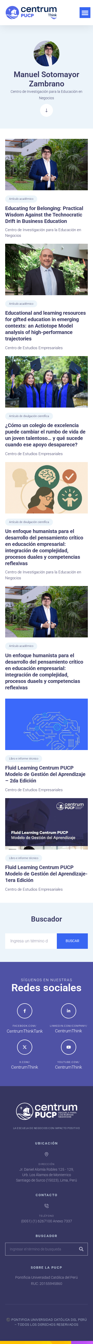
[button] (85, 12)
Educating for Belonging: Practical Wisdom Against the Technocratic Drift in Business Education (44, 214)
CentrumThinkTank (25, 1031)
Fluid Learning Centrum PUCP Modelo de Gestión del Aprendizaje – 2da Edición (45, 774)
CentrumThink (68, 1030)
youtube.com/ (68, 1062)
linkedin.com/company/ (68, 1025)
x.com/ (24, 1062)
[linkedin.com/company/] (68, 1010)
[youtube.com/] (68, 1047)
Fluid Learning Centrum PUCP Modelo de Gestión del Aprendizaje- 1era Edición (46, 873)
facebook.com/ (24, 1025)
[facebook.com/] (24, 1010)
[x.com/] (24, 1047)
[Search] (81, 1249)
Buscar (72, 941)
